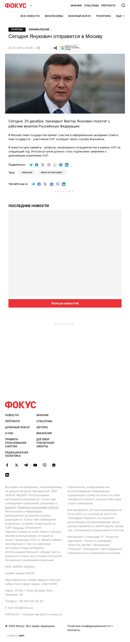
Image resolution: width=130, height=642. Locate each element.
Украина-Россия (39, 29)
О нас (9, 433)
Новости (12, 415)
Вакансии (44, 433)
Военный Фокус (79, 16)
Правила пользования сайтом (15, 443)
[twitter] (16, 465)
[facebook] (7, 465)
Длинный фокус (17, 427)
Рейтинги (108, 5)
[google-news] (54, 465)
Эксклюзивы (54, 16)
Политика (103, 16)
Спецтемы (91, 5)
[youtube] (35, 465)
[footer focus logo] (20, 404)
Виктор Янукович (52, 172)
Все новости (30, 16)
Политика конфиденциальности (89, 626)
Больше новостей (65, 303)
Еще (119, 16)
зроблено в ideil (16, 636)
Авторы (42, 427)
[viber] (44, 465)
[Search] (123, 5)
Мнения (76, 5)
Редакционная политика (16, 454)
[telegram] (26, 465)
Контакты (74, 630)
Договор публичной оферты (45, 443)
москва (27, 172)
